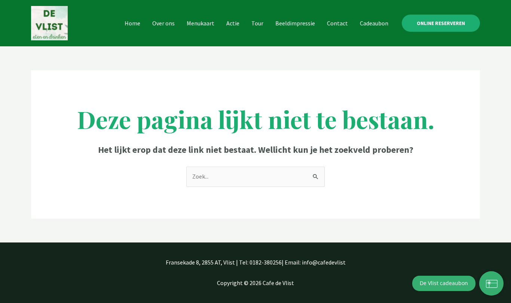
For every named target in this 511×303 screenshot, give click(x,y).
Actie (232, 23)
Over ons (163, 23)
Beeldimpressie (295, 23)
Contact (337, 23)
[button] (441, 23)
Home (132, 23)
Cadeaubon (374, 23)
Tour (257, 23)
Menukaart (200, 23)
